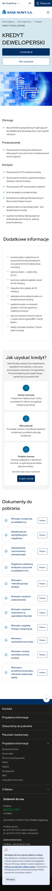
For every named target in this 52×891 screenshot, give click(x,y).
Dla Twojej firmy (11, 3)
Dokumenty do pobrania (17, 726)
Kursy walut (7, 753)
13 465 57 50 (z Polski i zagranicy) (31, 820)
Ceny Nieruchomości (12, 779)
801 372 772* (11, 810)
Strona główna (8, 21)
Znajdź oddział (27, 478)
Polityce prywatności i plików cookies (19, 866)
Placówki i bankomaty (15, 734)
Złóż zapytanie (32, 61)
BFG (4, 775)
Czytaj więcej (33, 51)
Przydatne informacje (15, 717)
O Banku (7, 789)
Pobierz (43, 520)
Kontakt (7, 709)
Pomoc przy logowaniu (13, 758)
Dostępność (8, 771)
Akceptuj (10, 879)
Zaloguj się (45, 3)
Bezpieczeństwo (10, 749)
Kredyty (38, 21)
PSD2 (5, 762)
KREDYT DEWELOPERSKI (13, 25)
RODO (5, 766)
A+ (31, 3)
